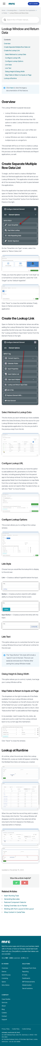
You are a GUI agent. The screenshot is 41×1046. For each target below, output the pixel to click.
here (12, 88)
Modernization (27, 985)
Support (4, 1019)
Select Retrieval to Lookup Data (15, 54)
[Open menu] (4, 3)
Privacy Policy (6, 1029)
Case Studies (6, 999)
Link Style (8, 65)
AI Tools (24, 975)
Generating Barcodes (12, 899)
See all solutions (27, 988)
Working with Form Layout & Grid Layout (19, 909)
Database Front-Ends (29, 968)
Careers (4, 1013)
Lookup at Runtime (10, 78)
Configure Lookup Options (14, 61)
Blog (3, 1009)
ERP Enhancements (28, 982)
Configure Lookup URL (13, 58)
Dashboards (26, 978)
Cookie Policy (15, 1029)
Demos (4, 971)
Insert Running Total (11, 896)
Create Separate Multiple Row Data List (17, 47)
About (4, 1006)
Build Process (6, 975)
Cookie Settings (26, 1029)
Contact (4, 1016)
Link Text (8, 68)
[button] (16, 883)
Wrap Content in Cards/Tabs (14, 912)
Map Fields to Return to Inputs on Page (18, 75)
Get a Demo (33, 3)
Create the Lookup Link (12, 50)
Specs (4, 982)
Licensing (5, 978)
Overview (7, 43)
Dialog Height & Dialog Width (15, 71)
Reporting (25, 971)
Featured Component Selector (15, 902)
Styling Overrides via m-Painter (15, 905)
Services (4, 1002)
